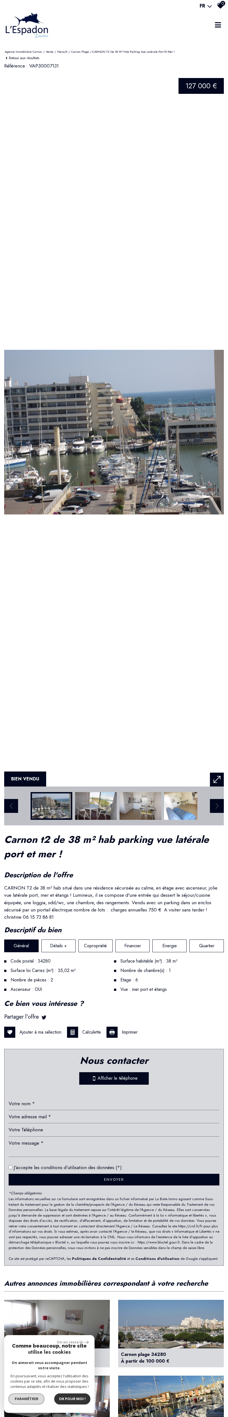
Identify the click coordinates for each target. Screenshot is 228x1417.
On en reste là (70, 1342)
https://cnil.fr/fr (190, 1226)
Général (21, 946)
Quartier (206, 946)
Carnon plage (80, 51)
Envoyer (114, 1179)
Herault (62, 51)
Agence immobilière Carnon (23, 51)
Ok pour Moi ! (72, 1398)
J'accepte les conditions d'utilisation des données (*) (68, 1167)
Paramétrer (26, 1398)
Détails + (58, 946)
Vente (49, 51)
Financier (132, 946)
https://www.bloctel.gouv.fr (159, 1242)
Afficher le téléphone (117, 1078)
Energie (169, 946)
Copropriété (95, 946)
